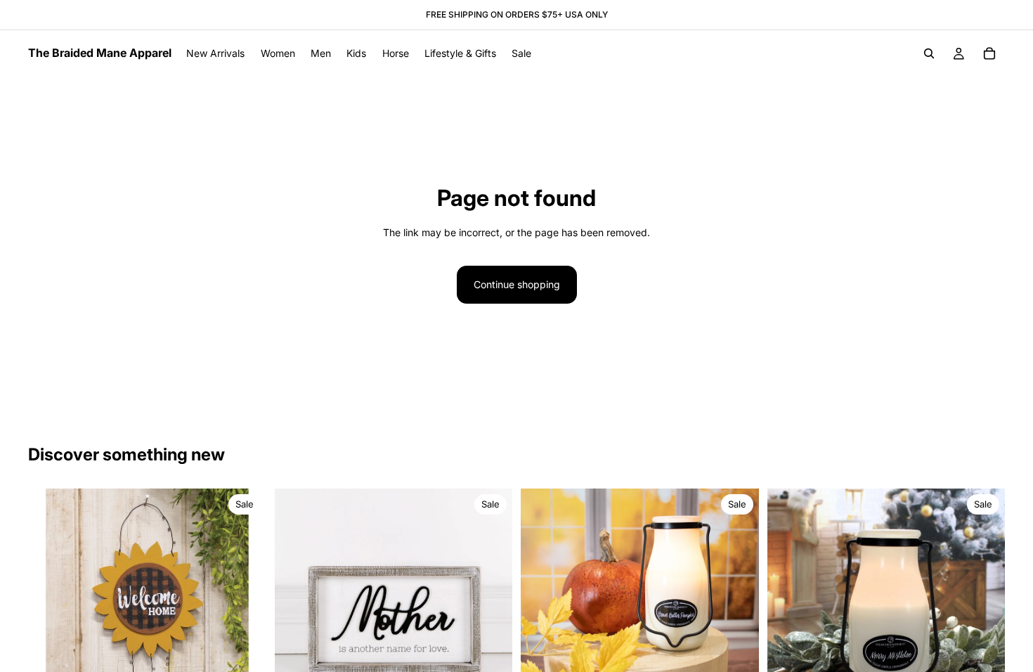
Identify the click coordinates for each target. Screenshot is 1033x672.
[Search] (929, 53)
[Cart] (989, 53)
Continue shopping (517, 284)
